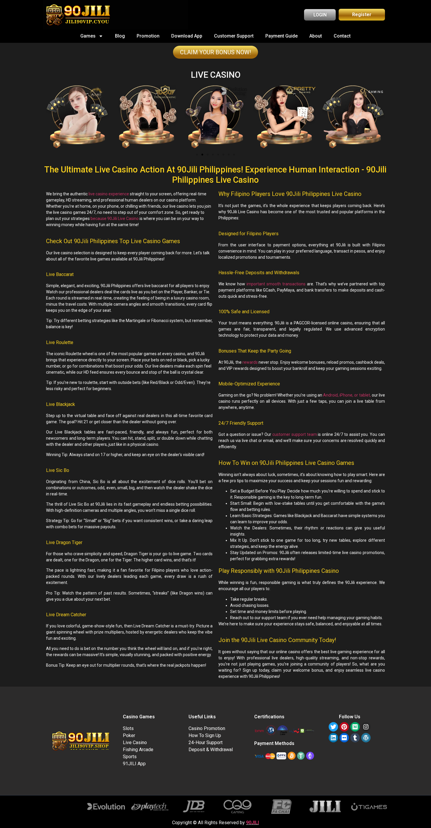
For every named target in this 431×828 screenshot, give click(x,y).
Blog (120, 36)
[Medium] (355, 727)
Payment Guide (281, 36)
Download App (186, 36)
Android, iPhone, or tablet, (347, 395)
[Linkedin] (333, 737)
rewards (250, 362)
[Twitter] (333, 727)
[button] (197, 154)
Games (88, 36)
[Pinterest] (344, 727)
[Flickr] (344, 737)
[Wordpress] (366, 737)
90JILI (252, 822)
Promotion (148, 36)
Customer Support (234, 36)
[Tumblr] (355, 737)
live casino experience (109, 194)
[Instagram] (366, 727)
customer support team (294, 434)
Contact (342, 36)
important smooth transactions (276, 284)
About (315, 36)
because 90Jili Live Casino (115, 218)
